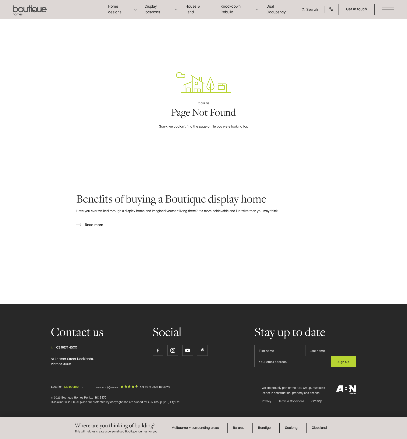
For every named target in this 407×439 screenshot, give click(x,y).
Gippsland (319, 428)
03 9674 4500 (66, 347)
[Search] (311, 9)
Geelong (291, 428)
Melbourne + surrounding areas (195, 428)
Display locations (152, 9)
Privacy (266, 401)
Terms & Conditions (291, 401)
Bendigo (264, 428)
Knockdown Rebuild (231, 9)
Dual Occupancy (276, 9)
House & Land (192, 9)
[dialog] (203, 428)
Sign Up (343, 362)
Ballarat (238, 428)
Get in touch (356, 9)
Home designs (114, 9)
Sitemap (316, 401)
